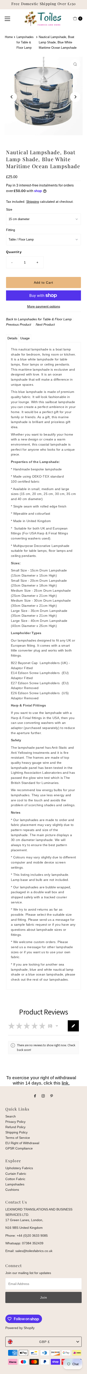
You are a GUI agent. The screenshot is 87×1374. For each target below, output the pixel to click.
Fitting (10, 230)
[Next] (75, 97)
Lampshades (14, 1184)
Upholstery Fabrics (19, 1168)
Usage (25, 338)
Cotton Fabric (15, 1179)
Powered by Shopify (20, 1328)
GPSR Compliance (19, 1148)
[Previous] (12, 97)
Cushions (12, 1189)
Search (10, 1116)
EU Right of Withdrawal (22, 1143)
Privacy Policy (15, 1122)
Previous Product (18, 324)
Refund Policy (15, 1127)
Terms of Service (17, 1138)
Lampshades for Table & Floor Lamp (25, 42)
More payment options (43, 306)
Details (12, 338)
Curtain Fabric (15, 1173)
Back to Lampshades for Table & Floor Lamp (39, 319)
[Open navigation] (7, 18)
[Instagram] (43, 1095)
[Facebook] (35, 1095)
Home (9, 37)
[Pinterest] (51, 1095)
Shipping (32, 201)
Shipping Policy (16, 1132)
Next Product (45, 324)
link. (66, 1083)
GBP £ (44, 1342)
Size (9, 209)
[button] (57, 1026)
